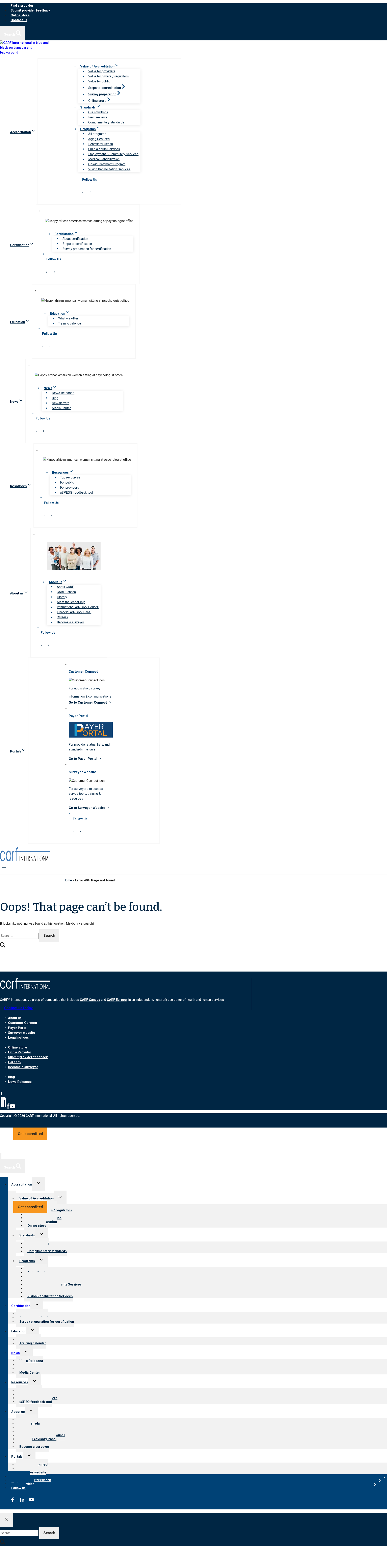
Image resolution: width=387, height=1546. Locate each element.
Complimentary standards (106, 122)
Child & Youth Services (104, 149)
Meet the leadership (71, 602)
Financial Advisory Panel (74, 612)
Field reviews (97, 117)
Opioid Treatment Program (106, 164)
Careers (62, 617)
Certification (20, 1306)
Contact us (19, 20)
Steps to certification (77, 244)
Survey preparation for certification (86, 249)
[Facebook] (8, 1108)
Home (67, 880)
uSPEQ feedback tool (35, 1402)
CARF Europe (117, 1000)
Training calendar (70, 323)
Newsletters (60, 403)
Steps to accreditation (104, 88)
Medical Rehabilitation (104, 159)
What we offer (68, 318)
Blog (55, 398)
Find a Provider (19, 1052)
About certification (75, 239)
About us (15, 1018)
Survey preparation (102, 94)
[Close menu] (0, 1156)
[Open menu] (4, 869)
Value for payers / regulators (108, 76)
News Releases (63, 393)
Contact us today (18, 1008)
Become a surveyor (70, 622)
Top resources (70, 477)
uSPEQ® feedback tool (76, 492)
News (15, 1353)
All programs (97, 134)
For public (67, 482)
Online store (20, 15)
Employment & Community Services (113, 154)
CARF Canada (66, 592)
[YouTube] (12, 1108)
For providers (69, 487)
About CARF (65, 587)
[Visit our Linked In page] (82, 192)
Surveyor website (21, 1033)
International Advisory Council (78, 607)
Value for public (99, 81)
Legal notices (18, 1037)
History (62, 597)
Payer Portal (17, 1028)
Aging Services (99, 139)
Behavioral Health (100, 144)
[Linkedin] (3, 1108)
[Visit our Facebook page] (90, 192)
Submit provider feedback (30, 10)
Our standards (98, 112)
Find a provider (22, 5)
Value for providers (101, 71)
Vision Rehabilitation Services (109, 169)
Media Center (61, 408)
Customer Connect (22, 1023)
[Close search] (6, 1520)
